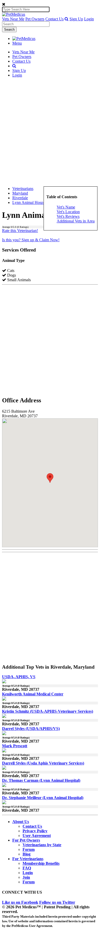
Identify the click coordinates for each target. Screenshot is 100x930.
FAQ (27, 868)
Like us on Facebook (20, 902)
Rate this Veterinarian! (20, 230)
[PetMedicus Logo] (23, 38)
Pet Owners (34, 19)
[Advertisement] (50, 132)
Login (89, 19)
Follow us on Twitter (57, 902)
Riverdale (20, 198)
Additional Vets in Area (76, 221)
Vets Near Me (13, 19)
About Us (20, 821)
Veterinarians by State (42, 845)
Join (26, 877)
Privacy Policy (35, 831)
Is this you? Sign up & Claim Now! (30, 240)
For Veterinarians (27, 859)
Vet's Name (66, 207)
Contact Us (54, 19)
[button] (66, 19)
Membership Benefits (41, 863)
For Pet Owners (26, 840)
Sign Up (76, 19)
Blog (27, 854)
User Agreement (37, 835)
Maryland (20, 193)
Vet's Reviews (68, 216)
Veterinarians (22, 188)
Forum (29, 849)
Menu (17, 43)
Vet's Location (68, 212)
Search (9, 29)
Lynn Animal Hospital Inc (33, 202)
